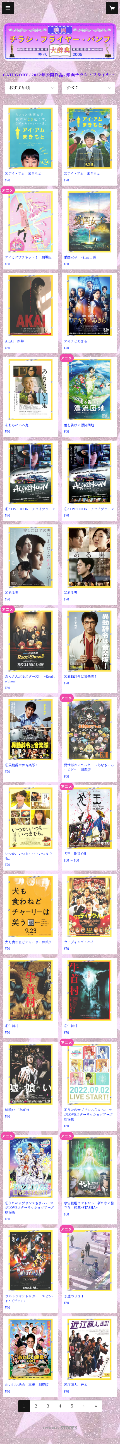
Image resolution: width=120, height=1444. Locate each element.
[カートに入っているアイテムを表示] (112, 8)
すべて (72, 88)
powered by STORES (60, 1429)
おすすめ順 (19, 88)
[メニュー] (8, 8)
